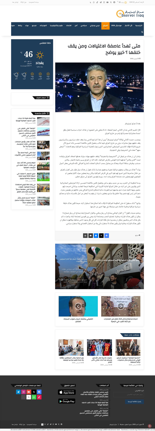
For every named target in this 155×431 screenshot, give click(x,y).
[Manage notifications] (149, 426)
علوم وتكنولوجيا (56, 25)
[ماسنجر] (96, 235)
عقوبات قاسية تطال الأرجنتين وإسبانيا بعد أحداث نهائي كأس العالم (101, 360)
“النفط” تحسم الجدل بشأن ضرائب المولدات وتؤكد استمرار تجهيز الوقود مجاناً (25, 200)
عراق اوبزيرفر (113, 424)
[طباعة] (85, 235)
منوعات (12, 25)
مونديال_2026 (116, 25)
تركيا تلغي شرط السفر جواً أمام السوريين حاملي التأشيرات (25, 154)
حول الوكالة (23, 2)
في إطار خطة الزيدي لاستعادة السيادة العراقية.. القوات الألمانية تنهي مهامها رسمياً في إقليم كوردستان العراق (25, 188)
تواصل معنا (15, 2)
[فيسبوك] (106, 235)
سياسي (84, 25)
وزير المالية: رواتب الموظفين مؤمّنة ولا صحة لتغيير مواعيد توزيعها (72, 359)
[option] (99, 266)
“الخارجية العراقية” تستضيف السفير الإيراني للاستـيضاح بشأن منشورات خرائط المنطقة (128, 360)
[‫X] (101, 235)
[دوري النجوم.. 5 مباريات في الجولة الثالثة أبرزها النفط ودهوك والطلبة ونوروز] (43, 177)
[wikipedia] (87, 2)
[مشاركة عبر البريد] (90, 235)
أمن (76, 25)
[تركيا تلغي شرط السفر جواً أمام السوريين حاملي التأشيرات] (43, 156)
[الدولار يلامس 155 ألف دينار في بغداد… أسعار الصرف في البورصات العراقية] (99, 266)
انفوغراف (43, 25)
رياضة (20, 25)
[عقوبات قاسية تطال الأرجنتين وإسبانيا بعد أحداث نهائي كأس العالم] (99, 347)
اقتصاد (68, 25)
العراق (105, 25)
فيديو (34, 25)
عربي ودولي (95, 25)
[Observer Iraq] (130, 14)
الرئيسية (138, 25)
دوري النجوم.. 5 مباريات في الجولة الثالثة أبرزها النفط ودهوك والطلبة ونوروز (26, 176)
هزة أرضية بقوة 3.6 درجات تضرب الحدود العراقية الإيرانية (25, 119)
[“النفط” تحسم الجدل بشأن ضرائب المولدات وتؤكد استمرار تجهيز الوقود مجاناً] (43, 201)
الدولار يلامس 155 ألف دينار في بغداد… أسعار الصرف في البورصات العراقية (117, 261)
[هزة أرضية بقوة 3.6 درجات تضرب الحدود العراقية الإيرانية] (43, 121)
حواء (27, 25)
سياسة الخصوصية (34, 2)
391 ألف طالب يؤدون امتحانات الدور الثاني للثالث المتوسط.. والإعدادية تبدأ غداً (25, 144)
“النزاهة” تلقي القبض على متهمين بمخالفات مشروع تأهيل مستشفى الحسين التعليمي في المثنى (26, 132)
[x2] (90, 2)
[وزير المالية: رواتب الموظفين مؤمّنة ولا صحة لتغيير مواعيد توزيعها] (71, 347)
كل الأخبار (128, 25)
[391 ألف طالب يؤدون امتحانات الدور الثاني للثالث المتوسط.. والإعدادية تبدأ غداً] (43, 145)
